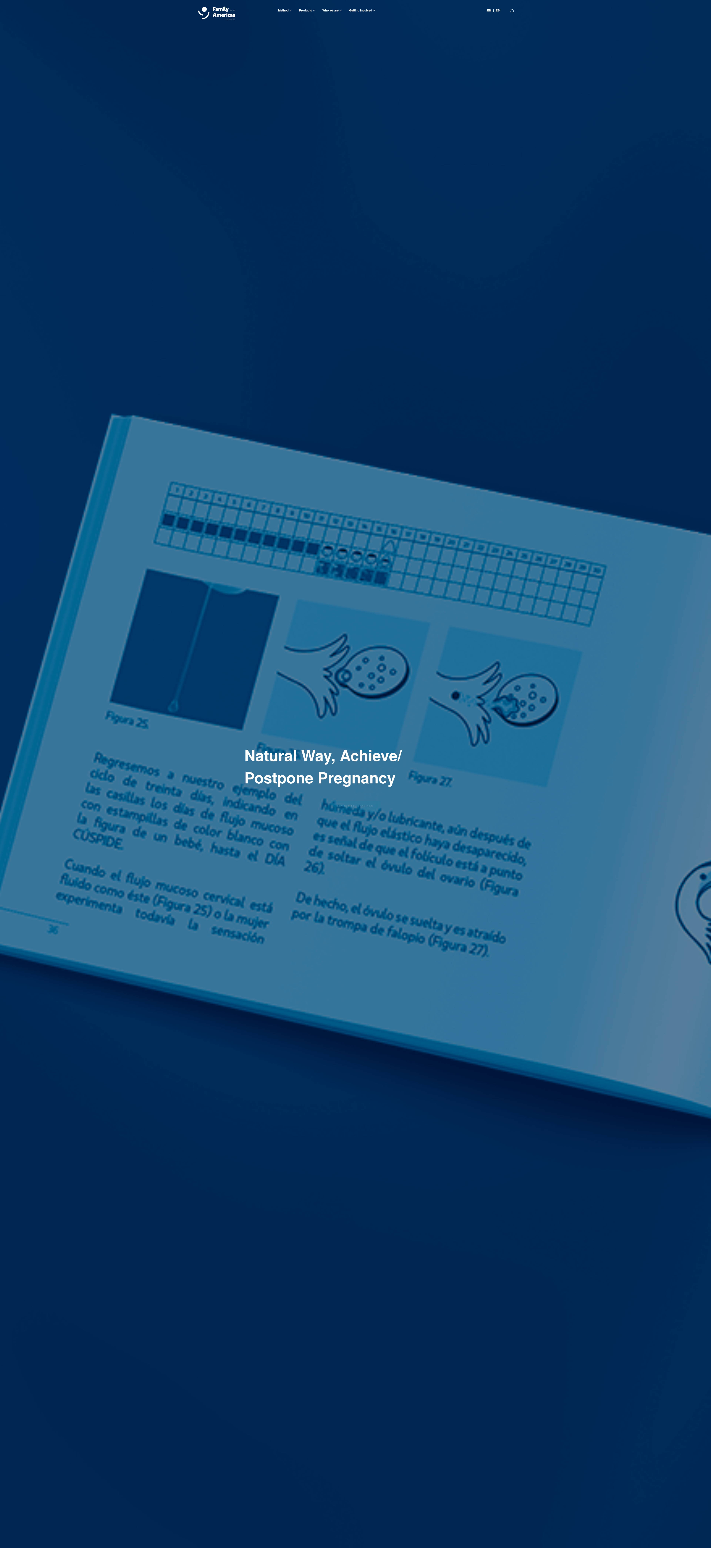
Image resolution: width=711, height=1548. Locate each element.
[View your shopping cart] (512, 10)
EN (489, 10)
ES (498, 10)
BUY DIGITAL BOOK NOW (355, 801)
